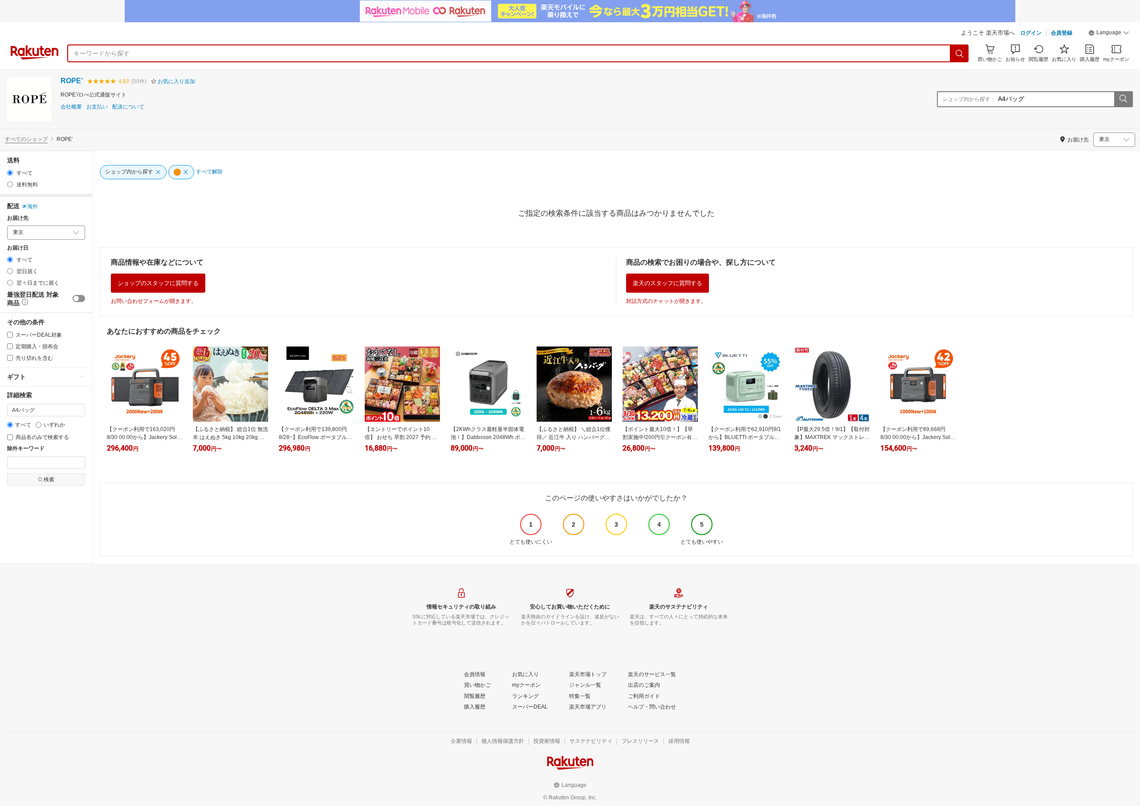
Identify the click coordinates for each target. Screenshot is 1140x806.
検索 (49, 479)
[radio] (10, 173)
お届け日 (17, 248)
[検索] (960, 53)
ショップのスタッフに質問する (158, 283)
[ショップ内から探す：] (1123, 99)
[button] (1108, 34)
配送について (128, 107)
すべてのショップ (26, 139)
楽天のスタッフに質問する (667, 283)
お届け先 (17, 218)
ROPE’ (72, 81)
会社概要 (71, 107)
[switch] (79, 298)
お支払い (97, 107)
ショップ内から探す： (969, 99)
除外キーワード (26, 448)
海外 (32, 206)
